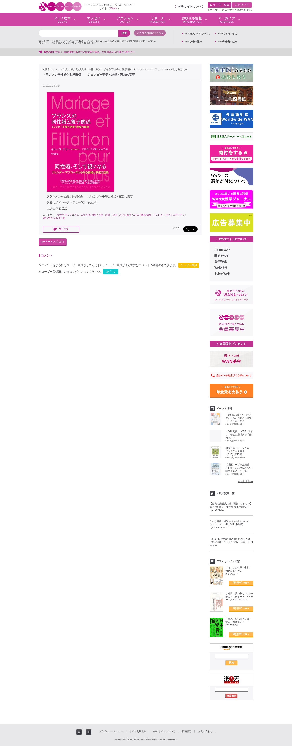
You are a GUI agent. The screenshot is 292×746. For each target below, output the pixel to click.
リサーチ (157, 19)
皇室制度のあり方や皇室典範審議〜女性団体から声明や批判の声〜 (100, 52)
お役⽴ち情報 (192, 19)
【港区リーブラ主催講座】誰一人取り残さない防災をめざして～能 (238, 467)
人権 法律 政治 (91, 69)
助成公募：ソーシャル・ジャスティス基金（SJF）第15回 (238, 451)
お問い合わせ (205, 731)
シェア (176, 227)
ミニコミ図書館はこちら (150, 33)
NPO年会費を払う (227, 41)
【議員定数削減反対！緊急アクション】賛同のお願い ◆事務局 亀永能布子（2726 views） (231, 506)
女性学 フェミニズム (54, 69)
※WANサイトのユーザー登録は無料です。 (230, 9)
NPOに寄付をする (227, 33)
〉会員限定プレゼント (231, 343)
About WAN (222, 249)
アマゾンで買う (241, 583)
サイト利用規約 (138, 731)
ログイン (243, 5)
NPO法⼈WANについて (197, 33)
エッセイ (94, 19)
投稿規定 (186, 731)
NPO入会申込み (193, 41)
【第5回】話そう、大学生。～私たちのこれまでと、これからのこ (238, 417)
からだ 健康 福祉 (123, 69)
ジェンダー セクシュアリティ (148, 69)
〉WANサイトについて (231, 239)
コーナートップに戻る (53, 241)
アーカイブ (226, 19)
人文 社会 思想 (73, 69)
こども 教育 (107, 69)
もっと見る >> (245, 481)
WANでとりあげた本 (176, 69)
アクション (125, 19)
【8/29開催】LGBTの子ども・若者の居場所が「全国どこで (239, 434)
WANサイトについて (191, 6)
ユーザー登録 (220, 5)
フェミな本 (62, 19)
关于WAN (220, 261)
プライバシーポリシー (111, 731)
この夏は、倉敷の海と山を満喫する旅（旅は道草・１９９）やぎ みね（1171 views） (231, 542)
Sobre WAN (222, 273)
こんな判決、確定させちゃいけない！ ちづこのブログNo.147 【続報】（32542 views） (231, 524)
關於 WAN (221, 255)
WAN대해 (220, 267)
